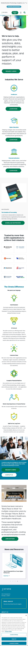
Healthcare (14, 94)
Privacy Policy (8, 631)
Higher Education (14, 127)
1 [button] (10, 581)
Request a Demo (15, 13)
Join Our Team (10, 538)
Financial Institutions (14, 158)
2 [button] (13, 581)
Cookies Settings (14, 634)
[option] (14, 565)
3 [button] (15, 581)
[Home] (6, 12)
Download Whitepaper (13, 223)
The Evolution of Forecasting (9, 212)
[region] (14, 629)
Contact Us (9, 475)
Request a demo (10, 469)
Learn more (13, 108)
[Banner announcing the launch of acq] (14, 5)
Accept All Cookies (14, 643)
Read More (6, 575)
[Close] (26, 615)
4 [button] (17, 581)
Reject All (14, 639)
